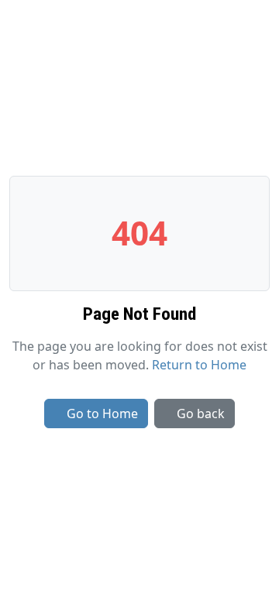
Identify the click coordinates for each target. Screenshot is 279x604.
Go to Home (102, 413)
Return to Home (199, 364)
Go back (201, 413)
